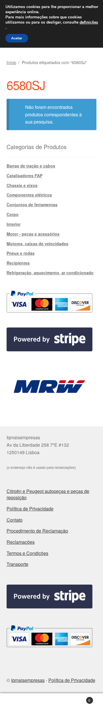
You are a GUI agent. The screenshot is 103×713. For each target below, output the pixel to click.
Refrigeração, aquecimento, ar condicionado (50, 272)
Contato (15, 520)
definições (89, 22)
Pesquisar (51, 703)
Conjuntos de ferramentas (32, 204)
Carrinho (79, 698)
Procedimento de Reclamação (37, 530)
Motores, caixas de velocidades (37, 243)
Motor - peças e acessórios (33, 234)
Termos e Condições (27, 553)
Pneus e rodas (21, 253)
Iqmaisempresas (28, 680)
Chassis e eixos (22, 185)
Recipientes (18, 263)
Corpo (13, 214)
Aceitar (16, 38)
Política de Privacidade (30, 508)
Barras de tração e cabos (31, 166)
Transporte (17, 564)
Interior (14, 224)
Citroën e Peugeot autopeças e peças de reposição (48, 494)
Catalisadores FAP (24, 175)
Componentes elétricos (29, 195)
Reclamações (21, 542)
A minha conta (17, 703)
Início (11, 62)
